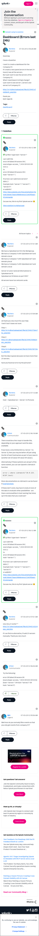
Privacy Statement (18, 927)
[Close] (36, 917)
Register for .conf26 (19, 767)
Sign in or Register (25, 20)
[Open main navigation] (36, 3)
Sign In (28, 4)
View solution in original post (13, 206)
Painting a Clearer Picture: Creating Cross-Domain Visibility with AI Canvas (19, 877)
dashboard (7, 107)
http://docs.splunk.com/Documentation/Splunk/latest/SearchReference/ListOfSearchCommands (19, 194)
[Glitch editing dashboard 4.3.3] (37, 233)
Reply (9, 122)
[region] (19, 925)
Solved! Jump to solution (14, 32)
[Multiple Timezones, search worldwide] (33, 233)
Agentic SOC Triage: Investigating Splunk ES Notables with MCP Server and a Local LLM (18, 858)
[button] (34, 32)
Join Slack (19, 794)
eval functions (8, 484)
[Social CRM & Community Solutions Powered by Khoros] (31, 901)
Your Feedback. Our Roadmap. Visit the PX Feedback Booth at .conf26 (18, 840)
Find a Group (19, 821)
